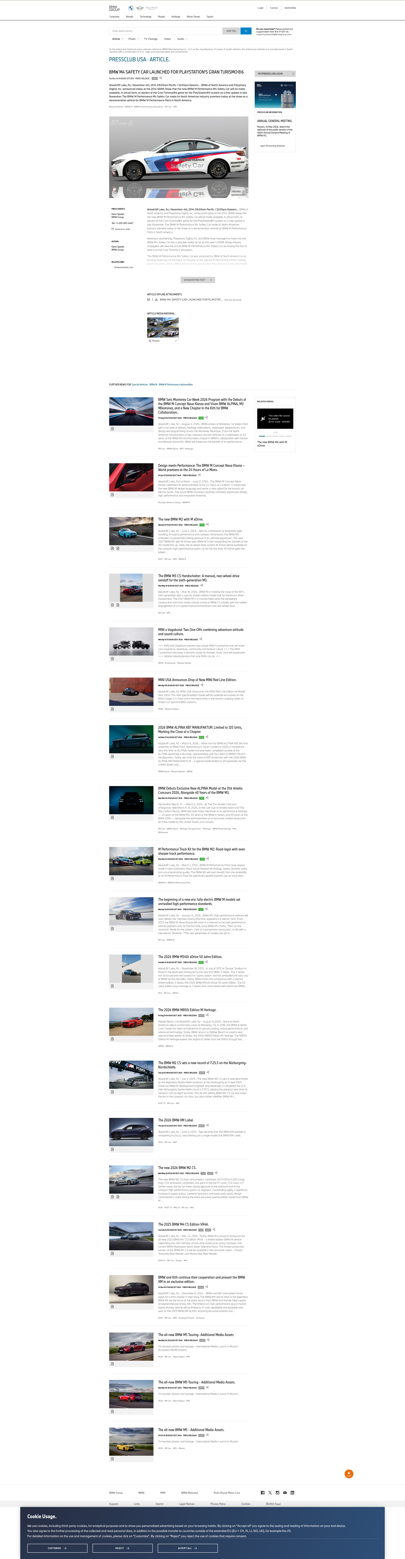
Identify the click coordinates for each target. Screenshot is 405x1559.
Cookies (245, 1503)
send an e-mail (122, 229)
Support (113, 1503)
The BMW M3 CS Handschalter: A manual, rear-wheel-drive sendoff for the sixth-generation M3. (198, 577)
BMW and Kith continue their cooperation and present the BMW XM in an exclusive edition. (201, 1279)
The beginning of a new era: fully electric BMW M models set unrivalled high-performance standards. (199, 901)
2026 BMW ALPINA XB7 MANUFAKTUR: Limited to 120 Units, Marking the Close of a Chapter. (200, 729)
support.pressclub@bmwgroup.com (273, 34)
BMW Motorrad (189, 1492)
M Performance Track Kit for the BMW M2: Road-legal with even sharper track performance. (201, 851)
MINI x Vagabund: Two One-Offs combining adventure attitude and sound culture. (200, 631)
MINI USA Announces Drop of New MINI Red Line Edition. (197, 679)
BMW (141, 1492)
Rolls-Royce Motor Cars (227, 1492)
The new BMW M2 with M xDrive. (180, 519)
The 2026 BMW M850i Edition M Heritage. (187, 1009)
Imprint (159, 1503)
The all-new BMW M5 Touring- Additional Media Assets (196, 1334)
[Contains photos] (112, 429)
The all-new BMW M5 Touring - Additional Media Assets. (196, 1382)
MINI (162, 1492)
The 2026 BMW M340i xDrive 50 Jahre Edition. (190, 956)
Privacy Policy (218, 1503)
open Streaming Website (272, 145)
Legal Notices (187, 1503)
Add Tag (231, 30)
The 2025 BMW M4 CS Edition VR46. (183, 1224)
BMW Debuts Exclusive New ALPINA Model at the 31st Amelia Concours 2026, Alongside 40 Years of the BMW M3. (200, 790)
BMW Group (116, 1492)
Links (137, 1503)
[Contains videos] (118, 548)
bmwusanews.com (123, 267)
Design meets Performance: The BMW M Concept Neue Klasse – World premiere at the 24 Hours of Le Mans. (201, 467)
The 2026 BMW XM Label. (176, 1120)
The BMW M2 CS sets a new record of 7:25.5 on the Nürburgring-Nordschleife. (202, 1064)
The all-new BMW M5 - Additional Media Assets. (191, 1429)
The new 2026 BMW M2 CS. (177, 1167)
